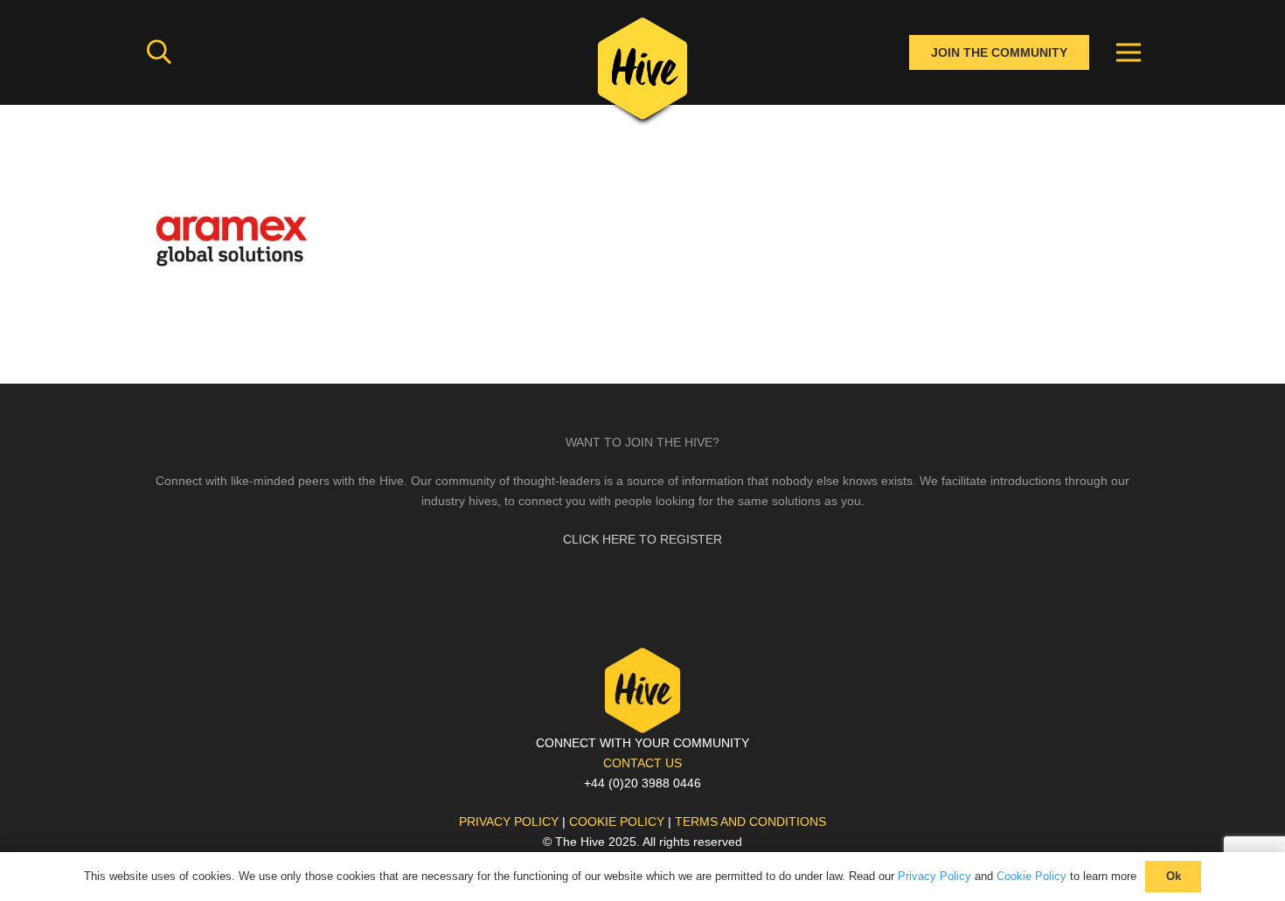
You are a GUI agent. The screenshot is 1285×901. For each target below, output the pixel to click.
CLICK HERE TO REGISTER (642, 539)
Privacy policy (509, 821)
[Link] (642, 74)
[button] (159, 52)
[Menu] (1128, 52)
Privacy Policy (934, 876)
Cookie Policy (1031, 876)
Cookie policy (616, 821)
